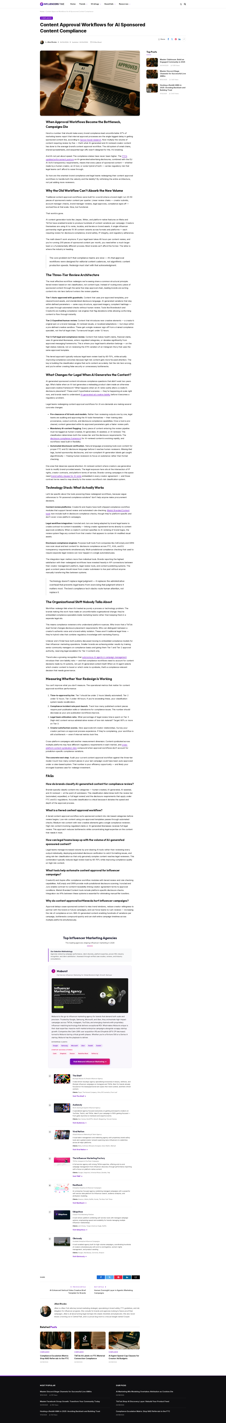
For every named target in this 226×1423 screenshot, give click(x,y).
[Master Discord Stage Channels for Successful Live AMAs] (152, 74)
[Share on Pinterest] (176, 39)
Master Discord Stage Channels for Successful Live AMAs (173, 73)
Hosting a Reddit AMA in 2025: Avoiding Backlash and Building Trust (172, 87)
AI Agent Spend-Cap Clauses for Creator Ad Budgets (124, 1357)
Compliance (46, 18)
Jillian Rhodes (52, 42)
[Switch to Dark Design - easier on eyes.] (181, 4)
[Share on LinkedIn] (179, 39)
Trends (82, 4)
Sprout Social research (90, 140)
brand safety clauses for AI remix (66, 476)
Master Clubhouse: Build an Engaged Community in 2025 (172, 60)
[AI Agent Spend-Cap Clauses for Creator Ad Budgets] (124, 1340)
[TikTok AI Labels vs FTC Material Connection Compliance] (89, 1340)
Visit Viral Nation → (80, 1149)
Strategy (95, 4)
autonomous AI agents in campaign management (104, 657)
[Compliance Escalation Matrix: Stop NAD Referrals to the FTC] (55, 1340)
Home (73, 4)
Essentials (109, 4)
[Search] (185, 4)
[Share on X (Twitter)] (172, 39)
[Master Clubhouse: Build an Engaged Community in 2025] (152, 62)
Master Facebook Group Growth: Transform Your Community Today (70, 1401)
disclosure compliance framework (65, 438)
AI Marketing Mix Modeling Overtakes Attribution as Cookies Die (144, 1391)
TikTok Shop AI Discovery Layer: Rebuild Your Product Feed (142, 1401)
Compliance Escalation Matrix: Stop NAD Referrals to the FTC (54, 1357)
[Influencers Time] (52, 4)
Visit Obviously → (80, 1256)
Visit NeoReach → (80, 1203)
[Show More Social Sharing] (184, 39)
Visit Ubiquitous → (80, 1230)
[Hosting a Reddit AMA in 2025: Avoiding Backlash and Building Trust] (152, 88)
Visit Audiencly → (80, 1123)
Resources (123, 4)
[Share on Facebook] (168, 39)
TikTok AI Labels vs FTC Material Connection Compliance (89, 1357)
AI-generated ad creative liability (95, 394)
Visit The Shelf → (79, 1096)
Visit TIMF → (77, 1176)
